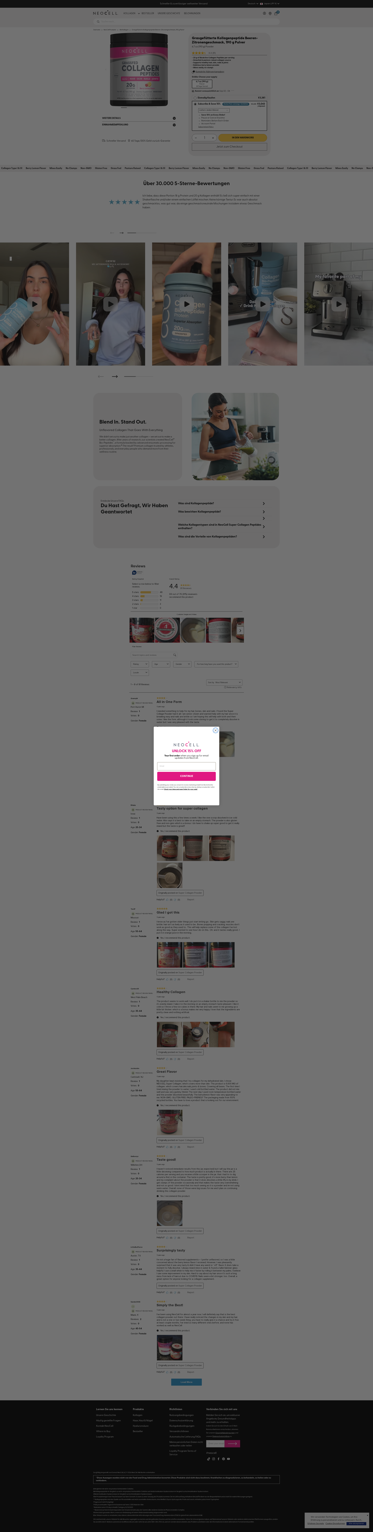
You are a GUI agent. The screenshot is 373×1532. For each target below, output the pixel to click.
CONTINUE (186, 776)
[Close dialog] (215, 730)
